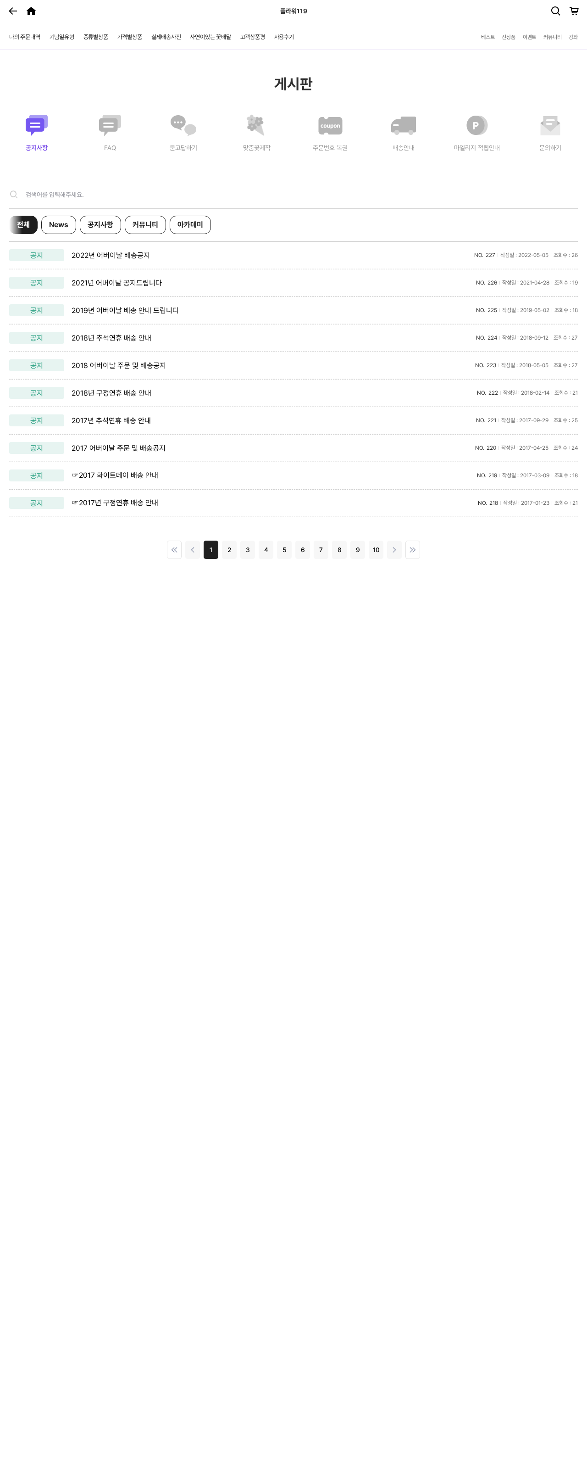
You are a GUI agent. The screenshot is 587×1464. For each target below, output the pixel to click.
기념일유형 (62, 37)
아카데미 (190, 224)
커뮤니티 (552, 37)
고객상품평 (252, 37)
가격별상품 (129, 37)
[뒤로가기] (13, 11)
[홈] (31, 11)
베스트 (487, 37)
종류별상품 (95, 37)
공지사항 (100, 224)
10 (376, 549)
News (58, 224)
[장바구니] (574, 11)
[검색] (556, 11)
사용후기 (284, 37)
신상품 (508, 37)
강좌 (573, 37)
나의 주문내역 (24, 37)
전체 (23, 224)
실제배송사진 (166, 37)
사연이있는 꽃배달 (210, 37)
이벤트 (529, 37)
